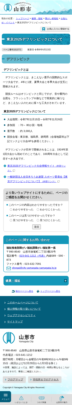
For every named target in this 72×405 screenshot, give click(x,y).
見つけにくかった (50, 220)
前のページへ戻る (24, 291)
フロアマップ (15, 379)
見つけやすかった (23, 220)
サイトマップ (15, 321)
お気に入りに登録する (58, 29)
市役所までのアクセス (46, 379)
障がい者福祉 (51, 18)
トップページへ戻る (50, 291)
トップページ (22, 18)
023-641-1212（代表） (32, 255)
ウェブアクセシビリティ (21, 315)
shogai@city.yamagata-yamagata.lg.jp (34, 267)
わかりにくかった (50, 209)
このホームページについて (22, 302)
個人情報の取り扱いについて (24, 308)
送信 (36, 226)
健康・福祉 (37, 18)
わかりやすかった (23, 209)
